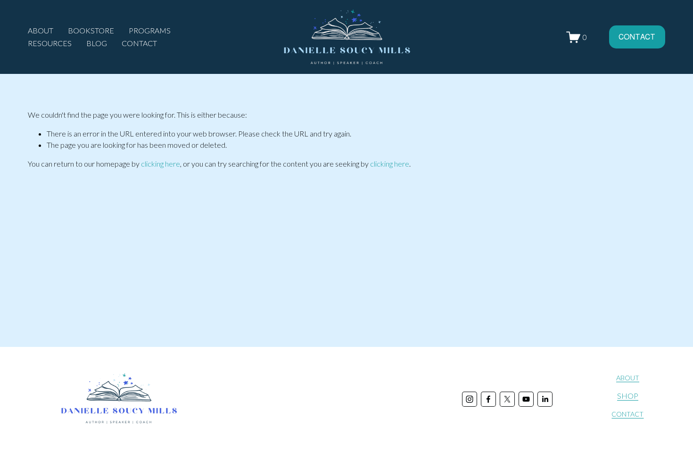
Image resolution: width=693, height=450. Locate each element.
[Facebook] (488, 399)
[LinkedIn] (545, 399)
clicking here (160, 163)
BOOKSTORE (91, 30)
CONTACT (139, 43)
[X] (507, 399)
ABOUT (627, 378)
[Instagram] (469, 399)
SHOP (627, 395)
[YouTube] (526, 399)
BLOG (96, 43)
